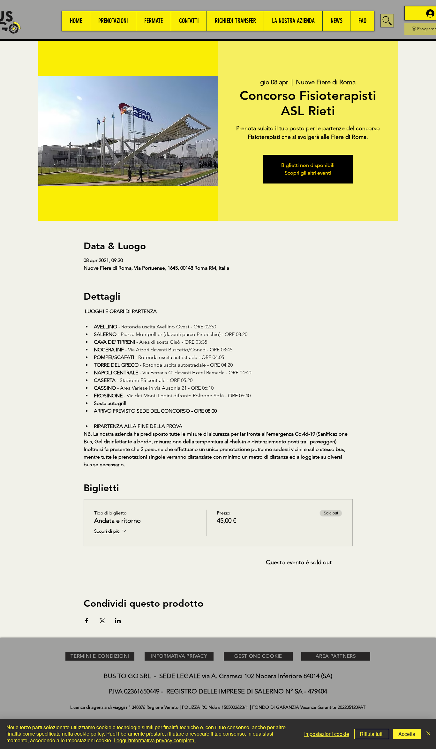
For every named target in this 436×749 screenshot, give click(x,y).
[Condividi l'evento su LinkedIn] (118, 620)
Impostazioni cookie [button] (326, 734)
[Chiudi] (428, 734)
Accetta (406, 734)
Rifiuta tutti (372, 734)
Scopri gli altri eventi (308, 173)
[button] (113, 21)
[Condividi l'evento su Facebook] (87, 620)
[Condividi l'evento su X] (102, 620)
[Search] (387, 20)
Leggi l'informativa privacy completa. (155, 740)
